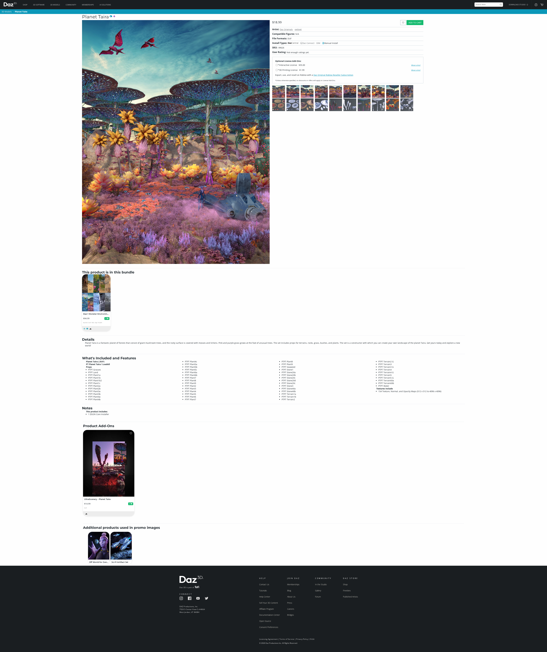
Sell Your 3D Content (268, 602)
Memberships (88, 5)
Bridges (290, 615)
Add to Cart (415, 22)
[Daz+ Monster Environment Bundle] (96, 292)
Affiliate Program (266, 609)
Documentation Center (269, 615)
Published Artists (350, 596)
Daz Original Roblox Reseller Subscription (333, 75)
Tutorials (263, 590)
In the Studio (321, 584)
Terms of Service (286, 639)
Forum (318, 596)
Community (71, 5)
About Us (291, 596)
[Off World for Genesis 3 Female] (98, 546)
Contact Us (264, 584)
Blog (289, 590)
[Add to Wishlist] (403, 22)
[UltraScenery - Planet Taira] (108, 463)
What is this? (416, 65)
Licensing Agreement (268, 639)
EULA (312, 639)
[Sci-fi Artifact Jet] (121, 546)
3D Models (55, 5)
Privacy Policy (302, 639)
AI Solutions (105, 5)
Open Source (265, 621)
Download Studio (517, 4)
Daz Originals (286, 29)
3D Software (39, 5)
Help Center (264, 596)
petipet (298, 29)
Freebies (347, 590)
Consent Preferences (268, 627)
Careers (290, 609)
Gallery (318, 590)
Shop (25, 5)
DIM (318, 43)
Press (289, 602)
